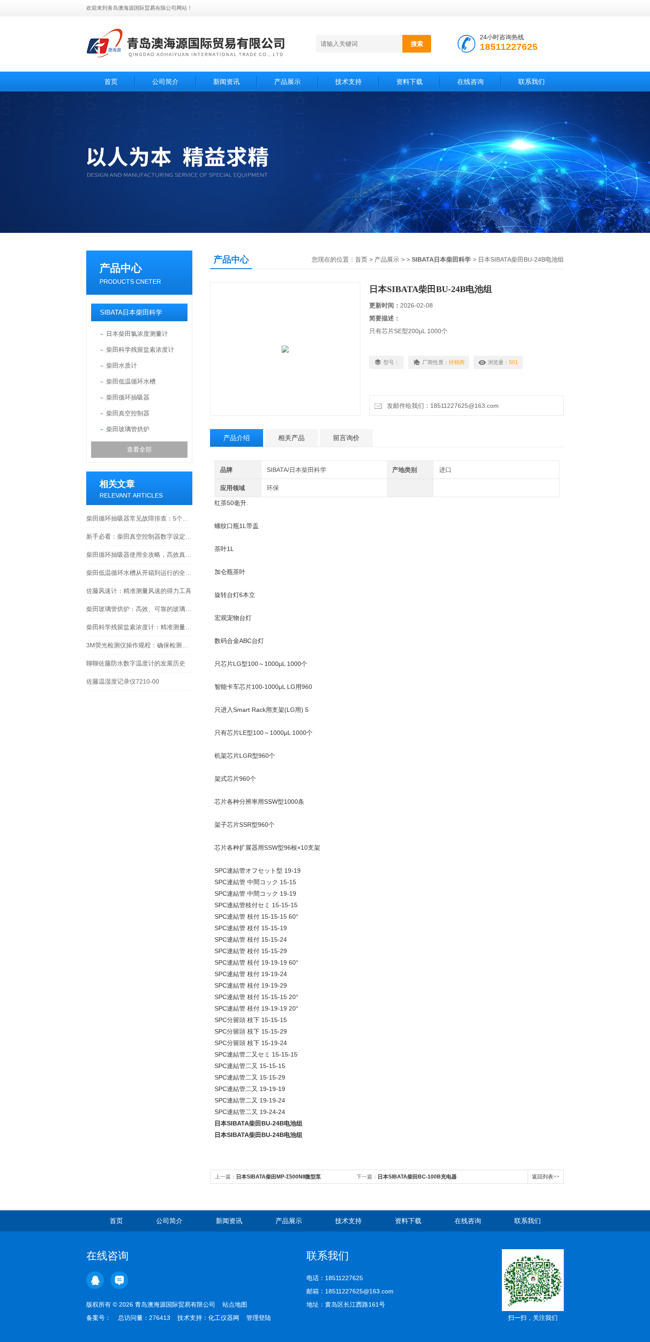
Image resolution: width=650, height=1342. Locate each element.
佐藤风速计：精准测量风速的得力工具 (138, 590)
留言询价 (346, 437)
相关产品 (291, 437)
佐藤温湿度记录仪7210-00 (122, 681)
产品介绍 (236, 437)
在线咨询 (470, 81)
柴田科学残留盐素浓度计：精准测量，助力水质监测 (139, 627)
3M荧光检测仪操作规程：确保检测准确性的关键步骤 (139, 645)
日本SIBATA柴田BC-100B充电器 (417, 1177)
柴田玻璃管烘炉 (127, 429)
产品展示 (287, 81)
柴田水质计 (121, 365)
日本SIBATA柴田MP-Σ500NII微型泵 (278, 1177)
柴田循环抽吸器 (127, 397)
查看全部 (139, 449)
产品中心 (120, 268)
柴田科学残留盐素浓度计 (140, 349)
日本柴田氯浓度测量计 (137, 333)
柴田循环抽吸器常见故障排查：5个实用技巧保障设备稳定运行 (139, 518)
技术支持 (348, 81)
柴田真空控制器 (127, 413)
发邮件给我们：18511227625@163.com (441, 405)
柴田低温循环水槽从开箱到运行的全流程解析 (139, 572)
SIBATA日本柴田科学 (131, 312)
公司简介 (165, 81)
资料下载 (409, 81)
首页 (111, 81)
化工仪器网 (223, 1317)
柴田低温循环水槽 (131, 381)
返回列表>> (545, 1177)
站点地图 (234, 1304)
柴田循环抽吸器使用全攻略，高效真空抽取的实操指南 (139, 554)
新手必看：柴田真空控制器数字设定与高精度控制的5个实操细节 (139, 536)
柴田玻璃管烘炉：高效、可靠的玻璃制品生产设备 (139, 608)
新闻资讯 (226, 81)
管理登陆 (258, 1317)
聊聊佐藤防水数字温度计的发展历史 (135, 663)
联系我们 (531, 81)
